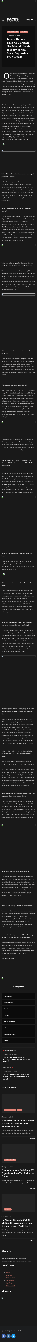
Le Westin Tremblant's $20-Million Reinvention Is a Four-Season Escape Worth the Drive (18, 1223)
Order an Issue (10, 1278)
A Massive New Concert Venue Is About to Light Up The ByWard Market (18, 1123)
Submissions (10, 1280)
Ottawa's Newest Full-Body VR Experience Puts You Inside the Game (18, 1173)
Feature (24, 31)
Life (19, 1109)
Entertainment (13, 31)
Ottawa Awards (10, 1286)
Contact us (9, 1275)
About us (9, 1272)
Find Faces (9, 1283)
